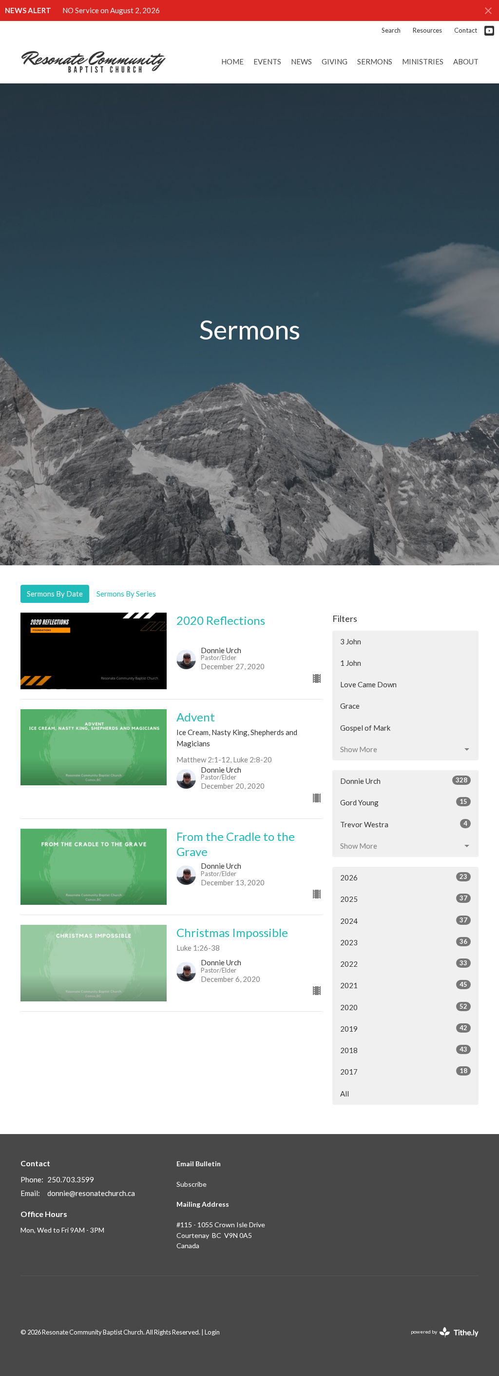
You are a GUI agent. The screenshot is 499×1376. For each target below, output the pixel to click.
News (301, 61)
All (344, 1093)
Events (267, 61)
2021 (403, 985)
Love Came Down (368, 684)
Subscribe (191, 1184)
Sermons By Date (55, 593)
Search (391, 30)
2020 (403, 1007)
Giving (334, 61)
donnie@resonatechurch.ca (91, 1193)
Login (212, 1332)
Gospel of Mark (365, 727)
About (466, 61)
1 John (350, 662)
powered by (440, 1340)
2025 (403, 898)
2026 (403, 877)
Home (232, 61)
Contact (465, 30)
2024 (403, 920)
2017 (403, 1071)
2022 (403, 963)
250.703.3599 (70, 1179)
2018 (403, 1050)
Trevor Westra (403, 824)
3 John (350, 641)
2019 (403, 1028)
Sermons (374, 61)
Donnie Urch (403, 780)
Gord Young (403, 802)
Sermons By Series (126, 593)
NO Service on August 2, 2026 (111, 10)
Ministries (422, 61)
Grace (350, 705)
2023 (403, 942)
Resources (427, 30)
